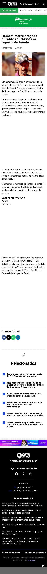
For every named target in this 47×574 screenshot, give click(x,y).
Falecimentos (26, 10)
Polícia (38, 10)
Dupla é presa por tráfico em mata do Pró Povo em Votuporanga (24, 374)
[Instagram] (23, 474)
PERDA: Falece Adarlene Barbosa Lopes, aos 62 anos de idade (22, 532)
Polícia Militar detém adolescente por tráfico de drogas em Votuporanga (24, 404)
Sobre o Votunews (11, 552)
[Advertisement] (23, 141)
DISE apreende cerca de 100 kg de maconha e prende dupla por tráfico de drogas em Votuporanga (25, 384)
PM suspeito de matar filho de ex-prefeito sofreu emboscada (24, 394)
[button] (4, 337)
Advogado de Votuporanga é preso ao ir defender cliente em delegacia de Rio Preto (22, 504)
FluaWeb (31, 560)
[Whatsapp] (30, 474)
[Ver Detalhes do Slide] (23, 21)
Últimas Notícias (9, 10)
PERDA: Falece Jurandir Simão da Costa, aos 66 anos (23, 525)
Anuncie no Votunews (35, 552)
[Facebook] (16, 474)
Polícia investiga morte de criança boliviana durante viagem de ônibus (25, 414)
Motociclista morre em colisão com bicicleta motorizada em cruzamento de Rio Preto (22, 518)
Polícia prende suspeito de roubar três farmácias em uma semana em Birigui (25, 424)
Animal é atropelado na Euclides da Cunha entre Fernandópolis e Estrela (21, 511)
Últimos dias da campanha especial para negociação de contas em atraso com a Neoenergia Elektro (20, 541)
